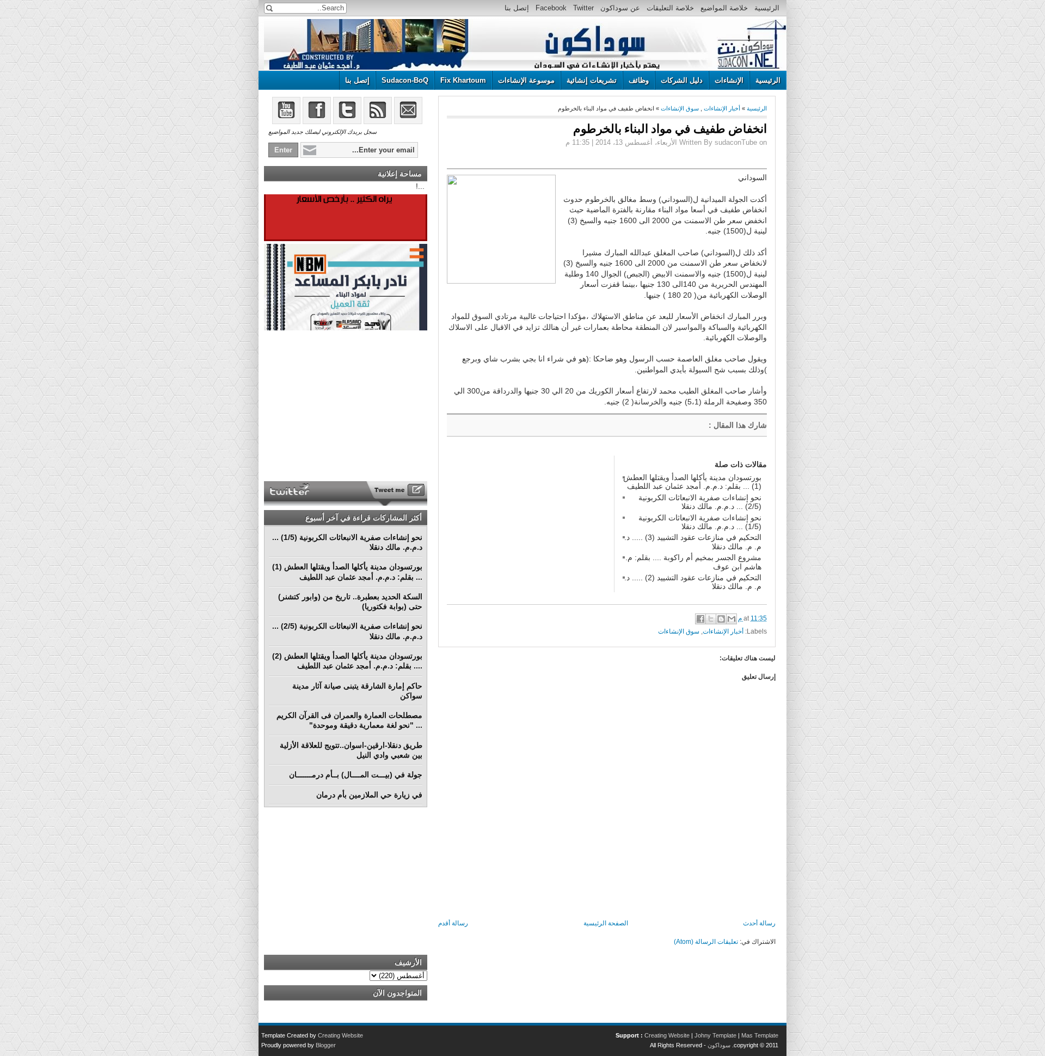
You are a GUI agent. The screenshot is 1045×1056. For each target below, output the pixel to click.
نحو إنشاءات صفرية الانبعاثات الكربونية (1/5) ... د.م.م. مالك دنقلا (699, 522)
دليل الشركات (682, 80)
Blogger (326, 1045)
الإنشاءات (729, 80)
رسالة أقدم (453, 923)
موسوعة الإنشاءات (526, 80)
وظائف (639, 80)
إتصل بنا (517, 8)
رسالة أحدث (759, 923)
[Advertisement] (528, 524)
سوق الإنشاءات (680, 108)
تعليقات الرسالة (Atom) (706, 942)
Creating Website (667, 1035)
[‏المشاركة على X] (710, 618)
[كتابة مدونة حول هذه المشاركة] (721, 618)
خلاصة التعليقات (670, 8)
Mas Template (759, 1035)
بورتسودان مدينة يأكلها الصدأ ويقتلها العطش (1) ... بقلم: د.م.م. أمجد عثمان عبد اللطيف (692, 481)
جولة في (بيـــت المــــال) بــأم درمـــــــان (355, 774)
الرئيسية (766, 8)
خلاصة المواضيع (724, 8)
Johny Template (715, 1035)
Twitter (583, 8)
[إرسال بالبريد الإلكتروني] (731, 618)
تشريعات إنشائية (592, 80)
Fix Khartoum (463, 80)
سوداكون (719, 1045)
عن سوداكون (620, 8)
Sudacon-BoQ (405, 80)
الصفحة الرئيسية (605, 923)
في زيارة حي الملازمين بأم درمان (369, 794)
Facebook (551, 8)
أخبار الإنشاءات (722, 108)
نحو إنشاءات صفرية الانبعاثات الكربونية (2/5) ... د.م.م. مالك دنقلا (699, 502)
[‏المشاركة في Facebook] (700, 618)
